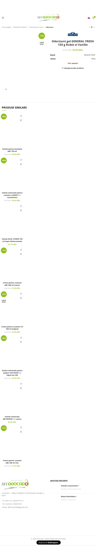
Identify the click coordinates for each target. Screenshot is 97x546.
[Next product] (94, 27)
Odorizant (49, 27)
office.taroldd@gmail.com (18, 507)
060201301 (17, 504)
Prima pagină (6, 27)
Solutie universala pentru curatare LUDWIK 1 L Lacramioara (12, 195)
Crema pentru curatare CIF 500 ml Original (12, 328)
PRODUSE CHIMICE (20, 27)
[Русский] (89, 17)
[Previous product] (89, 27)
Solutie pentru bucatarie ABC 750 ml (12, 150)
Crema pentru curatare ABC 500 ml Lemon (12, 284)
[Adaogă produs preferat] (21, 116)
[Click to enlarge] (6, 89)
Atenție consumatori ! (70, 486)
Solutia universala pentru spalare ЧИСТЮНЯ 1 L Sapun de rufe (12, 372)
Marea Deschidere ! (68, 496)
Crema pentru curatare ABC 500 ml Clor (12, 461)
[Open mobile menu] (3, 17)
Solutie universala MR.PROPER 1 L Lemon (12, 418)
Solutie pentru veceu (36, 27)
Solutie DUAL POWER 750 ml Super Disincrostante (12, 240)
